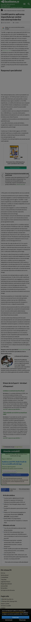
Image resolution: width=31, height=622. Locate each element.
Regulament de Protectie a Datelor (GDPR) (12, 612)
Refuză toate (22, 620)
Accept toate (15, 617)
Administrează (8, 620)
